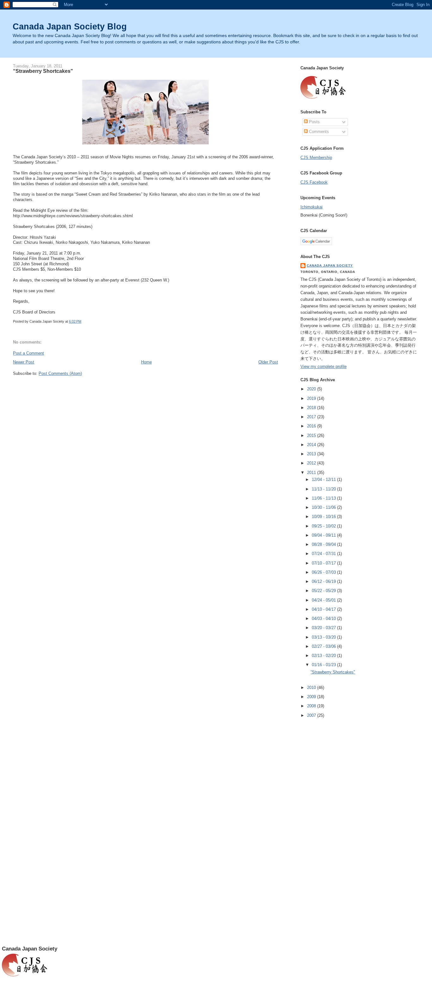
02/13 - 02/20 (324, 655)
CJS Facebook (314, 182)
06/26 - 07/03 (324, 572)
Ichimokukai (311, 207)
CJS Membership (316, 157)
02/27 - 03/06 (324, 646)
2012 (312, 463)
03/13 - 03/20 (324, 637)
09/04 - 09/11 (324, 535)
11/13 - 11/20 (324, 489)
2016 (312, 426)
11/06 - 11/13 (324, 498)
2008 (312, 706)
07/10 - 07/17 (324, 563)
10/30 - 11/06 (324, 507)
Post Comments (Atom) (60, 373)
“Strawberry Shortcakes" (43, 71)
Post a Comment (28, 353)
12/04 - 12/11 (324, 479)
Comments (318, 131)
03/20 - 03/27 (324, 627)
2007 (312, 715)
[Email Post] (82, 321)
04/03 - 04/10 (324, 618)
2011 (312, 472)
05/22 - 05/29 (324, 590)
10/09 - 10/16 (324, 516)
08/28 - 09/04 (324, 544)
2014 (312, 444)
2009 (312, 696)
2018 (312, 407)
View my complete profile (323, 366)
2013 (312, 453)
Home (146, 362)
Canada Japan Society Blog (70, 26)
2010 (312, 687)
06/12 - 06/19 (324, 581)
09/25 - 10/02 (324, 526)
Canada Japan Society (330, 265)
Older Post (268, 362)
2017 (312, 416)
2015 (312, 435)
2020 (312, 389)
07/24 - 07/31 (324, 553)
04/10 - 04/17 (324, 609)
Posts (314, 121)
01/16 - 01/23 (324, 664)
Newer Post (23, 362)
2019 (312, 398)
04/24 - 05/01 (324, 600)
